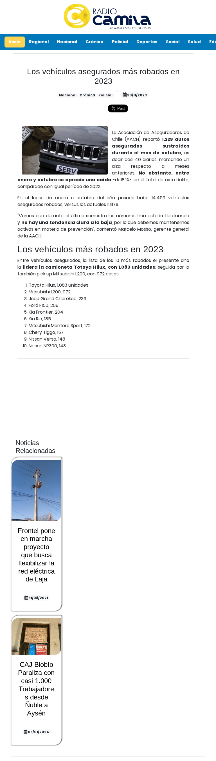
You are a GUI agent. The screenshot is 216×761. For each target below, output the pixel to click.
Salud (194, 42)
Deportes (147, 42)
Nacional (67, 42)
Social (172, 42)
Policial (120, 42)
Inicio (15, 42)
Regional (39, 42)
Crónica (95, 42)
